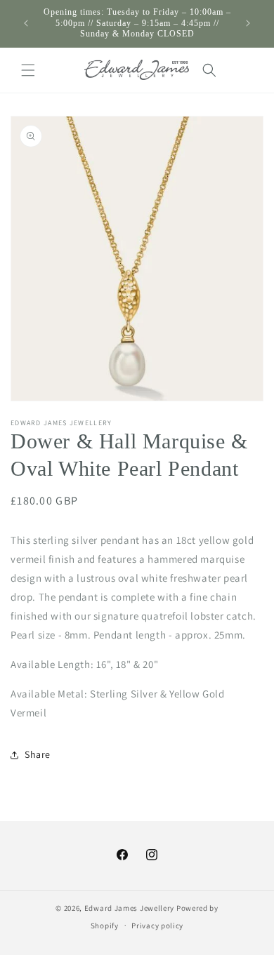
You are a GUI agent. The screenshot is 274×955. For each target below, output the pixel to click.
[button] (28, 70)
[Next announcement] (248, 23)
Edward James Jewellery (130, 908)
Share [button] (38, 754)
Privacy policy (157, 925)
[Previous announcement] (26, 23)
